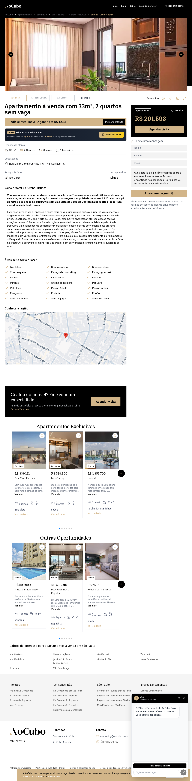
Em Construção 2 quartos (65, 700)
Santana (14, 668)
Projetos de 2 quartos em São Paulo (115, 695)
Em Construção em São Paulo (67, 690)
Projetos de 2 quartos (20, 700)
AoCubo (9, 14)
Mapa (87, 98)
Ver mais (19, 494)
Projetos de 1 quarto (20, 695)
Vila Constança (61, 668)
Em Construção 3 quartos (65, 705)
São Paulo (42, 14)
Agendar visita (106, 401)
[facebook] (170, 98)
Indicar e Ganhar (114, 122)
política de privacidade (163, 204)
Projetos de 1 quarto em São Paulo (114, 690)
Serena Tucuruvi (77, 14)
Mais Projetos (16, 705)
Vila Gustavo (58, 14)
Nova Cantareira (149, 659)
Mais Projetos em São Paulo (111, 705)
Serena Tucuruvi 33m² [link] (102, 14)
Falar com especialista (160, 766)
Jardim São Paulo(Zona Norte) (62, 661)
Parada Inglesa (61, 654)
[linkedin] (177, 98)
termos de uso (139, 204)
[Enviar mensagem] (183, 772)
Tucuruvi (145, 654)
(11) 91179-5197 (109, 741)
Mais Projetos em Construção (67, 710)
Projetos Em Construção (21, 690)
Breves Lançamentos (151, 690)
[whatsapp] (163, 98)
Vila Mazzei (103, 654)
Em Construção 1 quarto (65, 695)
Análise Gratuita (113, 134)
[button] (59, 528)
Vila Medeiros (17, 659)
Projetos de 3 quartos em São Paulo (115, 700)
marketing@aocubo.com (114, 736)
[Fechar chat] (184, 698)
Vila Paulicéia (104, 659)
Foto (17, 98)
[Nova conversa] (179, 698)
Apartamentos (25, 14)
